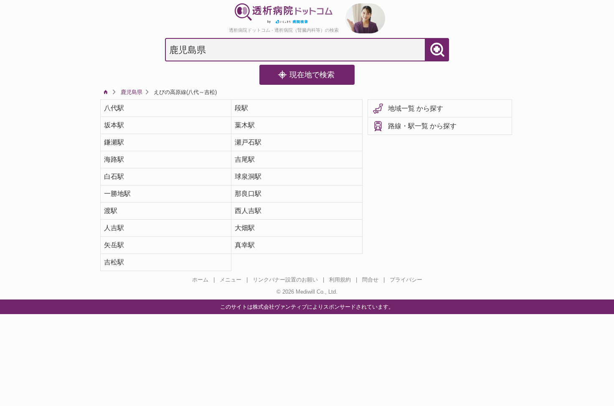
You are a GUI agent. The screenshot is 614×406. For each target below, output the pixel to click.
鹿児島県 (131, 92)
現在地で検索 (312, 75)
